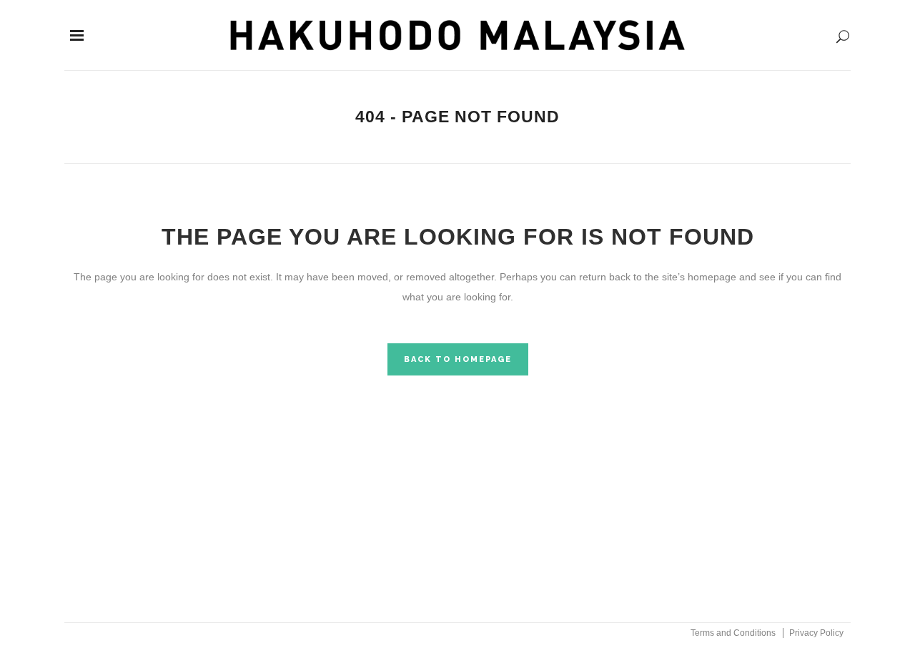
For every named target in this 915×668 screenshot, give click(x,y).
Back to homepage (458, 359)
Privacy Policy (816, 633)
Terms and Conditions (733, 633)
